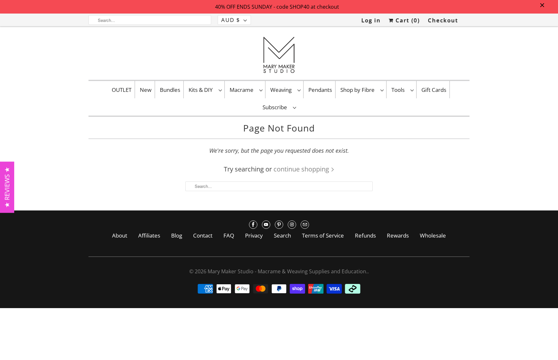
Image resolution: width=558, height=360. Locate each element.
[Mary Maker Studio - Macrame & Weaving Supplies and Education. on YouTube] (266, 224)
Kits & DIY (202, 89)
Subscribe (276, 107)
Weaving (282, 89)
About (119, 235)
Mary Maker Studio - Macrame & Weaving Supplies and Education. (287, 271)
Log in (371, 20)
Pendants (320, 89)
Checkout (443, 20)
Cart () (407, 20)
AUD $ (230, 20)
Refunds (365, 235)
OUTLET (121, 89)
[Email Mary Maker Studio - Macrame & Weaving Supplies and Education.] (305, 224)
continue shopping (302, 169)
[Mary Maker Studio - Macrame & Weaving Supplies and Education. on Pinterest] (279, 224)
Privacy (254, 235)
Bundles (170, 89)
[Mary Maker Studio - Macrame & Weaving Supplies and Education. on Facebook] (253, 224)
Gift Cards (433, 89)
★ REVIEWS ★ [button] (7, 187)
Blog (176, 235)
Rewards (398, 235)
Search (282, 235)
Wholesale (433, 235)
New (145, 89)
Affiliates (149, 235)
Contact (202, 235)
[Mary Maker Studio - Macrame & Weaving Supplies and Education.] (279, 54)
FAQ (228, 235)
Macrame (243, 89)
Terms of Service (323, 235)
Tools (399, 89)
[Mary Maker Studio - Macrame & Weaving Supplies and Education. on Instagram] (292, 224)
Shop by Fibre (358, 89)
